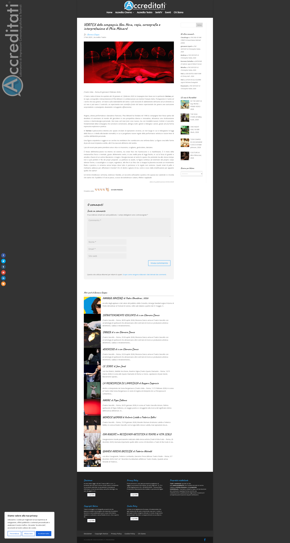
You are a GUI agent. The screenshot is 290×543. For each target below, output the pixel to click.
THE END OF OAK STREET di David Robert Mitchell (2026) (191, 40)
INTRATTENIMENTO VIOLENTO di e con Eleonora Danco (131, 315)
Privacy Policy (116, 534)
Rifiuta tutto (28, 533)
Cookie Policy (130, 534)
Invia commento (159, 263)
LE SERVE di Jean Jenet (114, 366)
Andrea (183, 55)
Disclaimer (88, 534)
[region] (29, 525)
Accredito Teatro (144, 13)
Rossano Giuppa (93, 34)
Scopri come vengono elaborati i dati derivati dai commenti (144, 274)
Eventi (168, 13)
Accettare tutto (43, 533)
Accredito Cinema (123, 13)
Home (109, 13)
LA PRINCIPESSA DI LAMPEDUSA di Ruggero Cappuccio (131, 383)
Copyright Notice (101, 534)
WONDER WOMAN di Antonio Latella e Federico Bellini (129, 417)
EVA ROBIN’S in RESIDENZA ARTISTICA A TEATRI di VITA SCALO (137, 434)
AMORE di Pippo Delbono (115, 400)
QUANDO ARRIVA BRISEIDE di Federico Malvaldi (127, 451)
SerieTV (158, 13)
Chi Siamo (178, 13)
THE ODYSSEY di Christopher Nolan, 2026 (191, 49)
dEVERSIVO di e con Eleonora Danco (120, 349)
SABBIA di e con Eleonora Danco (119, 332)
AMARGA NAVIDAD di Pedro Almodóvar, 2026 (125, 298)
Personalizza (14, 533)
